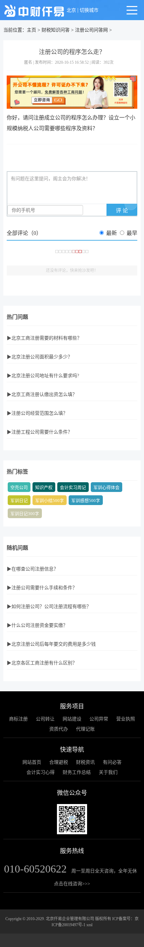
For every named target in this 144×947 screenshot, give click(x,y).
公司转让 (45, 718)
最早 (132, 233)
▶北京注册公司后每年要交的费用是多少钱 (51, 644)
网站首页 (31, 762)
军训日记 (19, 500)
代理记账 (85, 729)
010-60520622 (35, 869)
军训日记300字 (24, 513)
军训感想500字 (85, 500)
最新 (111, 233)
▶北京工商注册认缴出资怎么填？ (42, 394)
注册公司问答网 (91, 30)
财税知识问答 (56, 30)
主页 (31, 30)
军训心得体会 (106, 487)
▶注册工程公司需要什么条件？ (39, 432)
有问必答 (112, 762)
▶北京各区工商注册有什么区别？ (42, 662)
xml (89, 925)
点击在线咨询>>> (72, 883)
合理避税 (58, 762)
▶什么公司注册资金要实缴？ (37, 625)
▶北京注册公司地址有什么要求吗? (43, 375)
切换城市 (89, 10)
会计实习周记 (73, 487)
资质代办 (58, 729)
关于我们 (108, 772)
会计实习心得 (40, 772)
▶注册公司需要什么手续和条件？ (42, 587)
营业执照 (125, 718)
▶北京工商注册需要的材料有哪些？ (44, 338)
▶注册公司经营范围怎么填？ (37, 413)
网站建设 (72, 718)
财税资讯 (85, 762)
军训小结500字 (49, 500)
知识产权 (44, 487)
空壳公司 (19, 487)
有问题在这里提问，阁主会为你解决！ (50, 178)
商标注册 (18, 718)
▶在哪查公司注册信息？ (32, 568)
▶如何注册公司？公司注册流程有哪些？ (49, 606)
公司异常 (98, 718)
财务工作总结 (77, 772)
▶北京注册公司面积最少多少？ (39, 356)
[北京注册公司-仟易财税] (34, 10)
